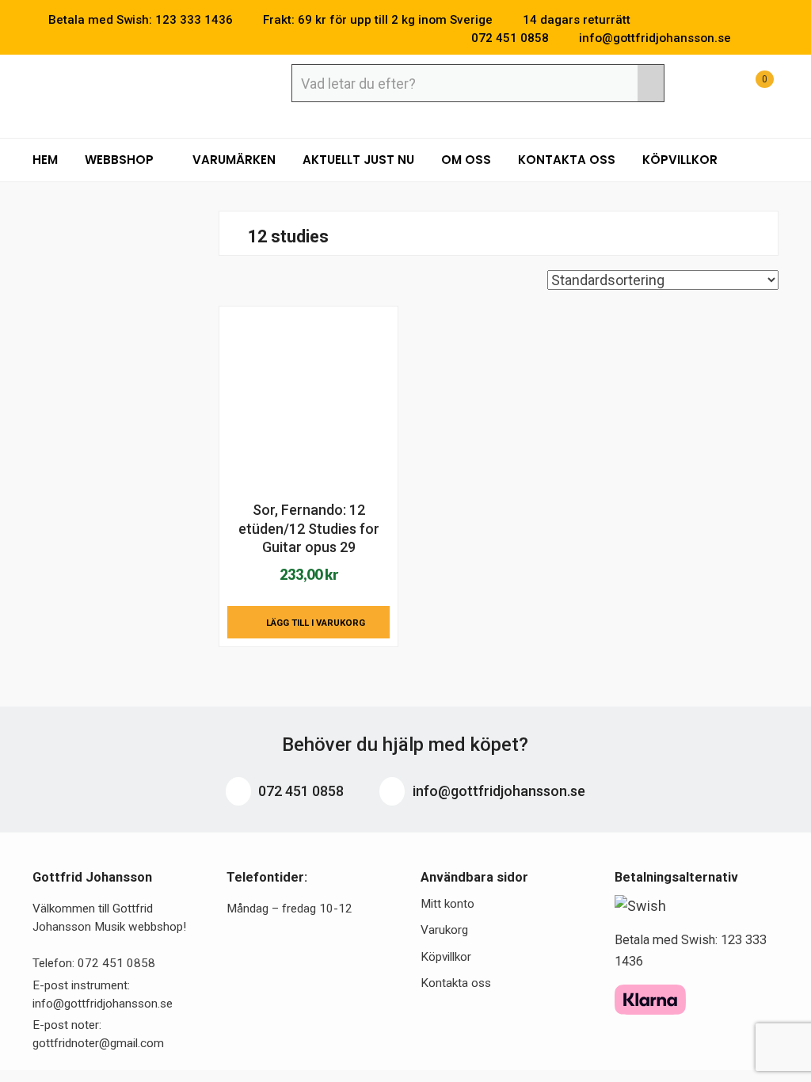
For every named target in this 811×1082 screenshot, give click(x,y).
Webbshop (121, 159)
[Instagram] (774, 38)
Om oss (466, 159)
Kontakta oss (566, 159)
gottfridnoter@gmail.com (98, 1043)
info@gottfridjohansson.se (497, 791)
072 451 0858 (299, 791)
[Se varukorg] (750, 87)
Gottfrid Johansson (147, 84)
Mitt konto (447, 904)
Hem (45, 159)
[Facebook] (750, 38)
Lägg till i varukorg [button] (315, 622)
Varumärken (234, 159)
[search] (651, 83)
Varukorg (444, 930)
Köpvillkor (680, 159)
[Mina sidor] (711, 87)
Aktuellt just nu (358, 159)
